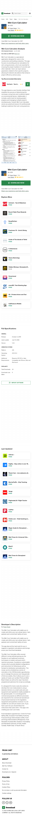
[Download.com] (5, 13)
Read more (17, 53)
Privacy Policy (6, 781)
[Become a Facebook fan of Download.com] (3, 802)
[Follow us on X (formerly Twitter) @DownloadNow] (7, 802)
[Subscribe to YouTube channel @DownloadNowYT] (10, 802)
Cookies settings (6, 793)
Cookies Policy (6, 787)
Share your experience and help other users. (15, 43)
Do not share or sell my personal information (14, 790)
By (12, 28)
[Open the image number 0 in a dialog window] (9, 149)
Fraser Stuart (6, 627)
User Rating (11, 30)
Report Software (17, 382)
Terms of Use (5, 784)
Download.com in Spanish (9, 772)
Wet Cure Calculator (17, 23)
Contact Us (5, 769)
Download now (17, 36)
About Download (6, 763)
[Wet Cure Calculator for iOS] (3, 26)
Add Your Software (7, 766)
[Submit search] (12, 13)
